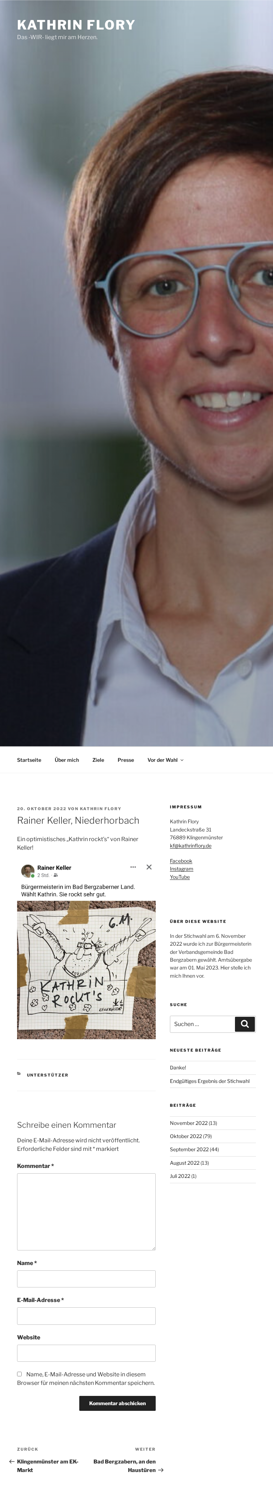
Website (28, 1337)
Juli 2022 (180, 1176)
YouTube (180, 877)
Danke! (178, 1067)
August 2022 (184, 1163)
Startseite (29, 760)
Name (27, 1263)
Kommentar (35, 1166)
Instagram (181, 869)
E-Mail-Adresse (40, 1300)
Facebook (181, 861)
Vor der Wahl (163, 760)
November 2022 (189, 1123)
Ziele (98, 760)
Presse (126, 760)
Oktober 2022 (186, 1136)
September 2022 (189, 1149)
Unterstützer (48, 1075)
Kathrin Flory (76, 25)
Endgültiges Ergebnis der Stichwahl (210, 1081)
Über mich (67, 760)
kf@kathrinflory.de (191, 846)
